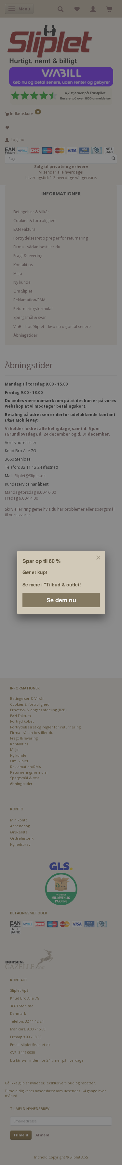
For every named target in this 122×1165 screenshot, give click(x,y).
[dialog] (61, 582)
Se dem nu (61, 600)
